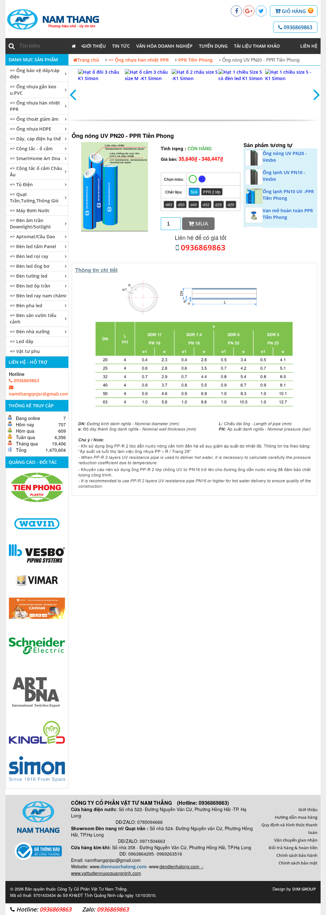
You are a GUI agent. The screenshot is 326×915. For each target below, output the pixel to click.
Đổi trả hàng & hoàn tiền (293, 848)
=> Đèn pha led (26, 305)
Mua (201, 223)
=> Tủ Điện (21, 184)
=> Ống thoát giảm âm (34, 119)
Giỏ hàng (296, 10)
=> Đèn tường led (28, 276)
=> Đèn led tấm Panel (33, 246)
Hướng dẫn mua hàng (296, 817)
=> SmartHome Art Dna (35, 158)
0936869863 (297, 27)
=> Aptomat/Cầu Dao (32, 237)
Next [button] (316, 94)
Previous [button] (72, 94)
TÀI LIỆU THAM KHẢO (257, 46)
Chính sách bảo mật (298, 863)
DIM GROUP (304, 889)
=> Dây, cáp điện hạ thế (35, 139)
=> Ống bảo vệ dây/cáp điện (35, 73)
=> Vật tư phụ (25, 351)
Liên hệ (308, 46)
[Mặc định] (193, 179)
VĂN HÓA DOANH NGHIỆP (164, 46)
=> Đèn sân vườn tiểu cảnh (33, 318)
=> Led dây (21, 341)
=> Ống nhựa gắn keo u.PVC (33, 90)
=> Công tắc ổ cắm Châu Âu (36, 171)
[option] (101, 94)
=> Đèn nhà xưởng (30, 332)
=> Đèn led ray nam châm (37, 296)
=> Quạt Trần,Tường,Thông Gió (34, 197)
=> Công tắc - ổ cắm (31, 149)
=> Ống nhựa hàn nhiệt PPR (35, 106)
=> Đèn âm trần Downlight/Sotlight (30, 223)
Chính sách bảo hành (296, 855)
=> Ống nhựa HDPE (30, 129)
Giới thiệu (94, 46)
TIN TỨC (121, 46)
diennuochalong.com (123, 867)
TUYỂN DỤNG (213, 46)
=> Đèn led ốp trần (30, 286)
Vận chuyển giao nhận (295, 840)
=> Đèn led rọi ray (29, 256)
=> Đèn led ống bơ (29, 266)
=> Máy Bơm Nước (30, 210)
